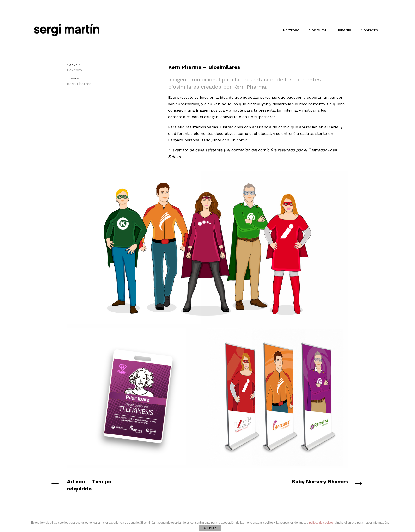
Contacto (369, 30)
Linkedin (343, 30)
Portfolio (291, 30)
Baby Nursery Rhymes (320, 481)
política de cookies (321, 522)
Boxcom (74, 70)
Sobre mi (317, 30)
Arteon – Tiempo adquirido (89, 485)
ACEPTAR (210, 528)
